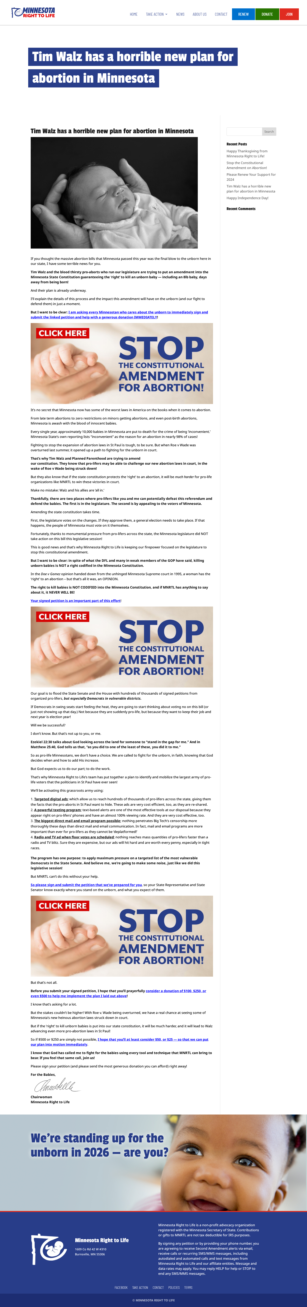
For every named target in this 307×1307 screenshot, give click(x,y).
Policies (174, 1288)
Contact (221, 15)
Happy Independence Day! (247, 198)
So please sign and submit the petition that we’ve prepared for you (86, 884)
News (180, 15)
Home (134, 15)
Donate (267, 14)
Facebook (121, 1288)
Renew (243, 14)
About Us (200, 15)
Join (289, 14)
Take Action (155, 15)
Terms (188, 1288)
